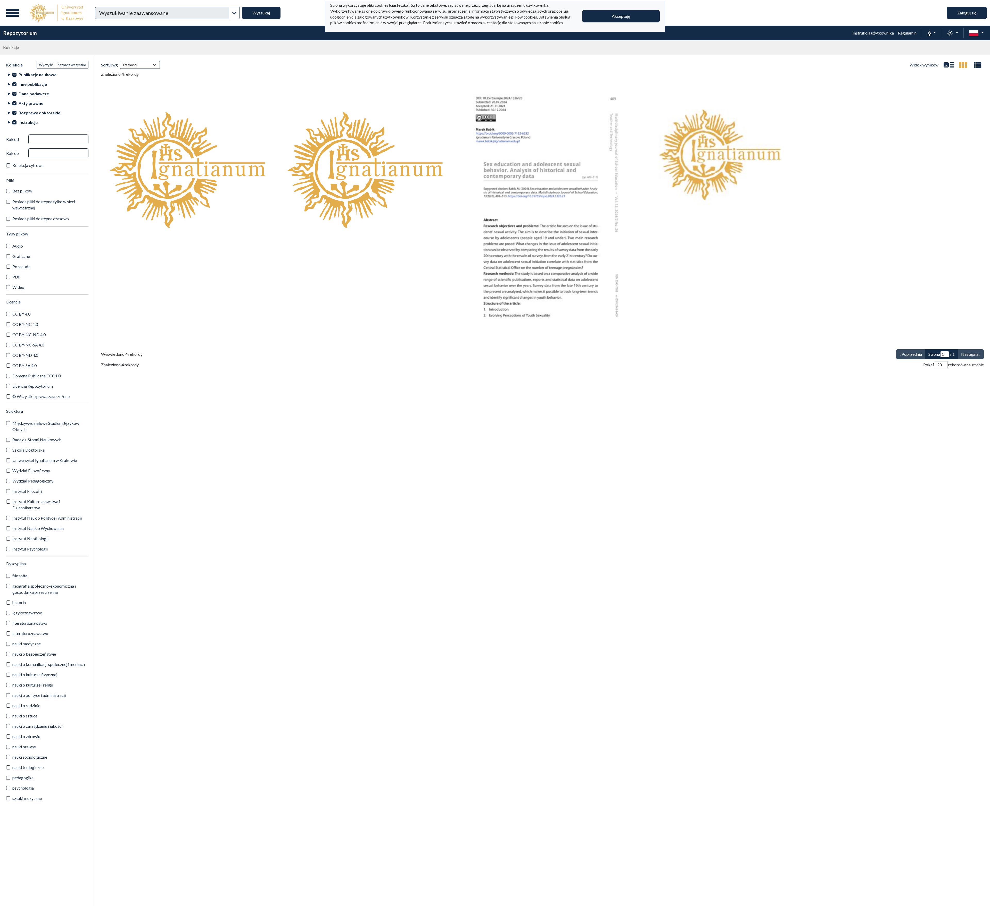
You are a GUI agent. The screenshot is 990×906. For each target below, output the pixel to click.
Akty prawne (31, 103)
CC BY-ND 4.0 (25, 355)
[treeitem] (47, 74)
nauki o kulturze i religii (32, 684)
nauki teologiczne (28, 767)
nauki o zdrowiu (26, 736)
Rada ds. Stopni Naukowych (36, 439)
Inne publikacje (33, 84)
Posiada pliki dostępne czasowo (40, 218)
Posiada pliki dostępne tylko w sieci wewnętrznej (43, 204)
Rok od (12, 139)
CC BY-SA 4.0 (24, 365)
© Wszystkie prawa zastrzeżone (41, 396)
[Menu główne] (12, 13)
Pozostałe (21, 266)
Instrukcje (28, 122)
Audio (17, 245)
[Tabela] (977, 65)
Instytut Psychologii (30, 548)
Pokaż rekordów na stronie (953, 364)
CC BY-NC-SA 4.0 (28, 344)
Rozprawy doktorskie (39, 112)
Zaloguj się (966, 12)
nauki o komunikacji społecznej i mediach (48, 664)
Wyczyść (46, 65)
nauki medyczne (26, 643)
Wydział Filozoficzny (31, 470)
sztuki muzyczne (27, 798)
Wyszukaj (261, 12)
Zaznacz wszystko (71, 65)
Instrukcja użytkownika (873, 32)
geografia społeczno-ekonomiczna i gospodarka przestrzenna (44, 589)
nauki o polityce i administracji (39, 695)
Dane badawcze (34, 93)
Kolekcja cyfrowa (28, 165)
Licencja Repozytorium (32, 386)
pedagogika (23, 777)
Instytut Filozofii (27, 491)
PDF (16, 276)
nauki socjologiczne (29, 757)
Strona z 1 (941, 354)
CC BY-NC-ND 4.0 (29, 334)
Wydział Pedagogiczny (32, 480)
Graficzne (21, 256)
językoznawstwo (27, 612)
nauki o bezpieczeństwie (34, 653)
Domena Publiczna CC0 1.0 (36, 375)
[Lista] (949, 65)
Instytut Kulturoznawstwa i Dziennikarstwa (36, 504)
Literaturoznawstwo (30, 633)
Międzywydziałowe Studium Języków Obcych (45, 426)
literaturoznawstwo (29, 623)
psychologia (23, 787)
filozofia (19, 575)
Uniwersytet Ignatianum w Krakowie (44, 460)
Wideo (18, 287)
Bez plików (22, 190)
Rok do (12, 153)
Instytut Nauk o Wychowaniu (38, 528)
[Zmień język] (976, 33)
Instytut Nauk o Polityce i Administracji (47, 517)
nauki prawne (24, 746)
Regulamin (907, 32)
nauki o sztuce (24, 715)
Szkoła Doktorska (28, 449)
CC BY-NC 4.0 (25, 324)
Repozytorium (20, 33)
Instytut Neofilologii (30, 538)
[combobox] (162, 13)
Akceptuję (621, 16)
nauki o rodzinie (26, 705)
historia (19, 602)
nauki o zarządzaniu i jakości (37, 726)
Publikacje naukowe (37, 74)
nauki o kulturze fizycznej (34, 674)
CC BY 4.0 (21, 313)
